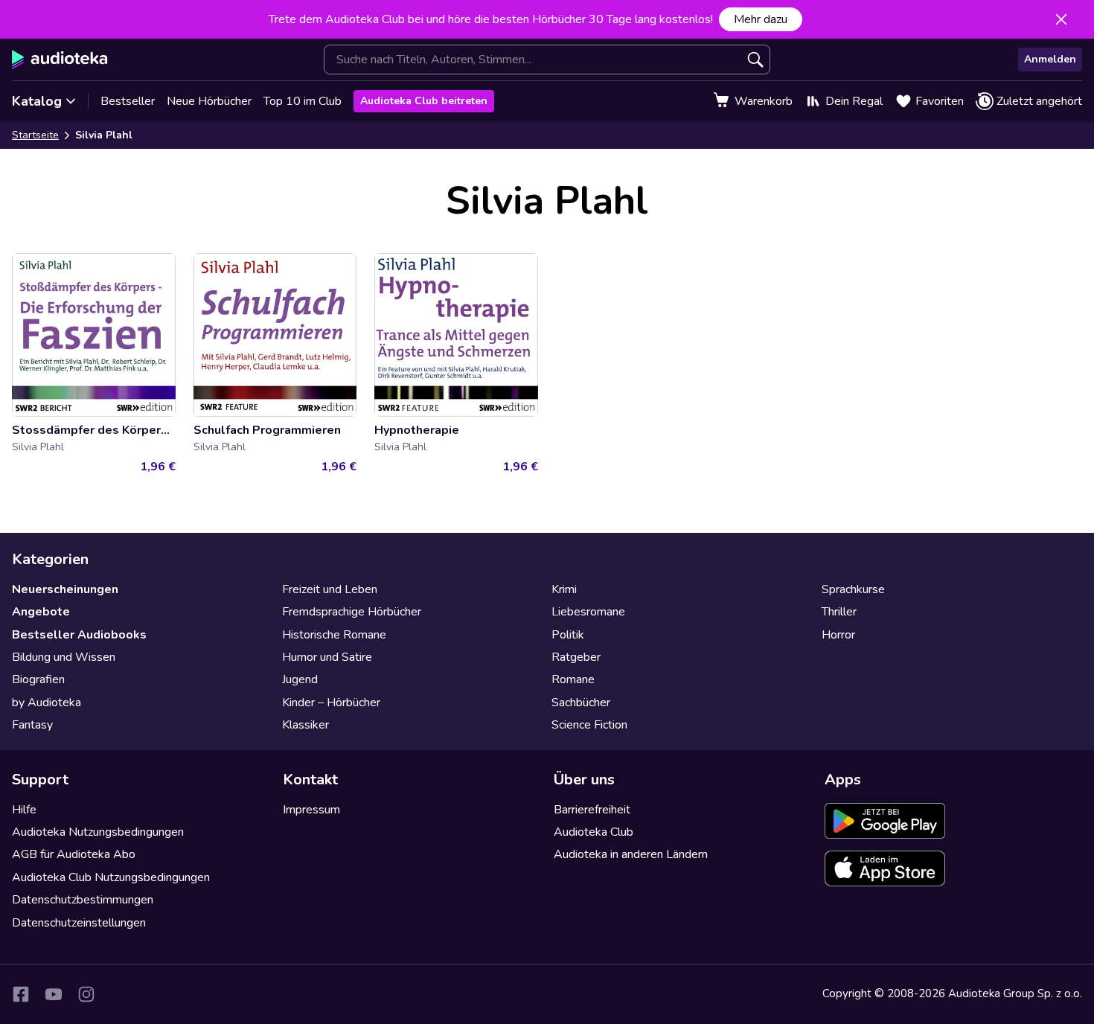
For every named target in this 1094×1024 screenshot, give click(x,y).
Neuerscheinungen (65, 589)
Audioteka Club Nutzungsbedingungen (111, 877)
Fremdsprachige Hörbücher (351, 612)
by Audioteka (46, 702)
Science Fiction (589, 725)
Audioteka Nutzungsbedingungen (98, 832)
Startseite (35, 135)
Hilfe (24, 809)
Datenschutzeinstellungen (79, 922)
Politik (567, 635)
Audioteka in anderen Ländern (631, 854)
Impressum (311, 809)
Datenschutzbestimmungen (82, 900)
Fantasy (32, 725)
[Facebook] (21, 994)
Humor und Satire (327, 657)
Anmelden (1050, 59)
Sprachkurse (853, 589)
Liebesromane (588, 612)
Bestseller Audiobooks (79, 635)
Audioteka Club (593, 832)
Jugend (300, 679)
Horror (838, 635)
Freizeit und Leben (329, 589)
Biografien (38, 679)
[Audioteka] (60, 59)
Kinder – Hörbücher (331, 702)
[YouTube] (54, 994)
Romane (573, 679)
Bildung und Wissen (63, 657)
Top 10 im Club (302, 101)
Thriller (839, 612)
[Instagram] (86, 994)
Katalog (37, 101)
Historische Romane (334, 635)
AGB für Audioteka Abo (73, 854)
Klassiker (305, 725)
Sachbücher (580, 702)
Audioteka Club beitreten (423, 101)
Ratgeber (576, 657)
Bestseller (127, 101)
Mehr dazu (760, 19)
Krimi (564, 589)
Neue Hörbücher (209, 101)
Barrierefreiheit (592, 809)
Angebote (41, 612)
